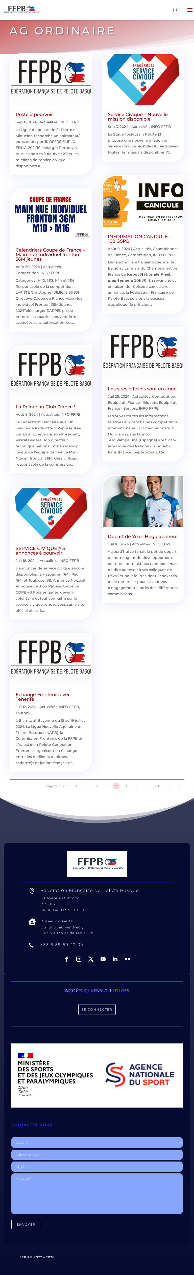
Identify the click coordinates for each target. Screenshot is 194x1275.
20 (157, 786)
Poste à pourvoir (34, 114)
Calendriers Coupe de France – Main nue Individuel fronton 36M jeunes (50, 254)
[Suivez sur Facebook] (67, 959)
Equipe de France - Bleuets (132, 402)
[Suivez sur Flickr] (127, 959)
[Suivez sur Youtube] (103, 959)
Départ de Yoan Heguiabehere (143, 536)
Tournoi (22, 713)
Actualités (49, 122)
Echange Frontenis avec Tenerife (43, 697)
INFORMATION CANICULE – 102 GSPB (140, 239)
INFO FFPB (69, 122)
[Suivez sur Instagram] (79, 959)
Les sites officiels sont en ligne (142, 389)
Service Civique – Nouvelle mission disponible (138, 117)
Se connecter (97, 1009)
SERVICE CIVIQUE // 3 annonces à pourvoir (40, 551)
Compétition (27, 273)
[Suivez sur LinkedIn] (115, 959)
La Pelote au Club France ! (45, 407)
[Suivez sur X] (91, 959)
